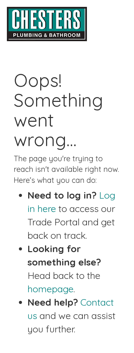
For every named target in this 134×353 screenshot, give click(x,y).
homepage (50, 289)
